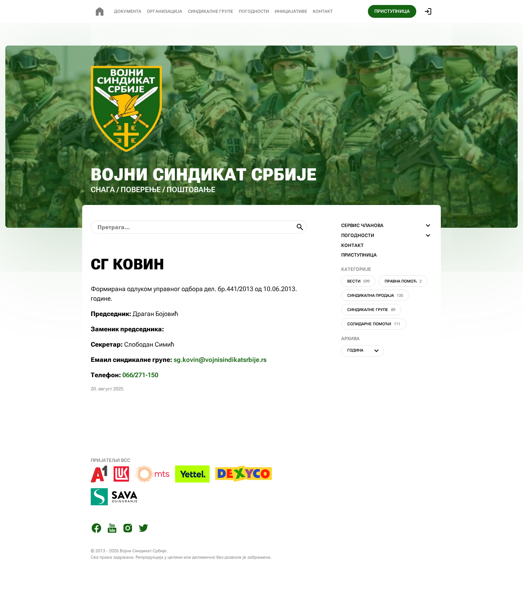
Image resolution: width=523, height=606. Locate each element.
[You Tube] (112, 529)
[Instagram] (127, 529)
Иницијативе (291, 11)
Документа (127, 11)
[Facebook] (96, 529)
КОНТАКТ (352, 245)
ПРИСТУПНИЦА (392, 11)
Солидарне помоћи (373, 324)
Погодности (254, 11)
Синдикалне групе (371, 309)
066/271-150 (140, 375)
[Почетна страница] (100, 11)
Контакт (323, 11)
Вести (358, 281)
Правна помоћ (403, 281)
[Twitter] (143, 529)
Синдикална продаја (375, 295)
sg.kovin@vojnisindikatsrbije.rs (220, 359)
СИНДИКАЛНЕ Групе (210, 11)
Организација (164, 11)
